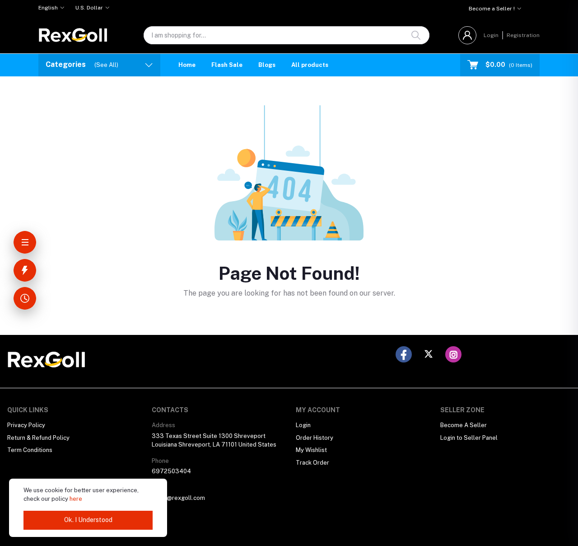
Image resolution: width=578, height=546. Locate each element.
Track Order (312, 462)
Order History (314, 437)
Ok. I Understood (88, 519)
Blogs (266, 64)
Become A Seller (463, 425)
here (76, 498)
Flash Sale (226, 64)
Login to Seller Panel (469, 437)
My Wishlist (311, 450)
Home (187, 64)
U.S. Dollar (89, 8)
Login (491, 35)
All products (309, 64)
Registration (523, 35)
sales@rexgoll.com (178, 497)
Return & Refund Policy (38, 437)
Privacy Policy (26, 425)
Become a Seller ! (492, 8)
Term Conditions (29, 450)
